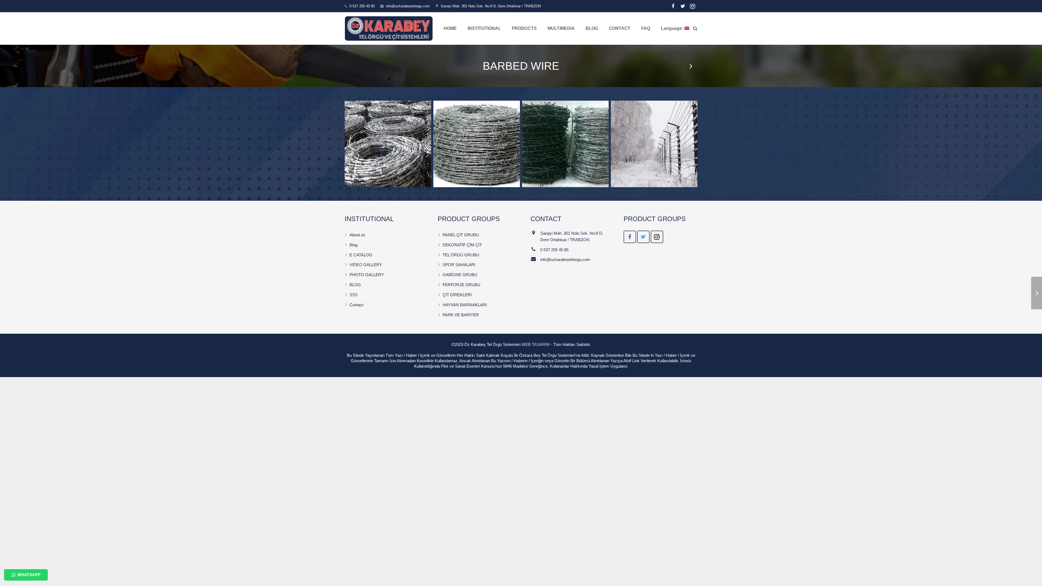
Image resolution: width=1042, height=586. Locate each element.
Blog (353, 245)
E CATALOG (361, 255)
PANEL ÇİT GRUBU (461, 235)
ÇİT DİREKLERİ (457, 294)
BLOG (355, 284)
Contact (356, 304)
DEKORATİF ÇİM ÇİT (462, 245)
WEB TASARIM (536, 344)
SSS (354, 294)
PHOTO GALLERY (367, 274)
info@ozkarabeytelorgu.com (408, 6)
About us (357, 235)
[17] (388, 144)
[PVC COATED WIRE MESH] (690, 66)
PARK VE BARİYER (461, 315)
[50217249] (476, 144)
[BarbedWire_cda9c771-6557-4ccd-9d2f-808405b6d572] (565, 144)
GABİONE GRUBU (460, 274)
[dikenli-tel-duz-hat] (654, 144)
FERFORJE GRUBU (461, 284)
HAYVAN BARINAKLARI (465, 304)
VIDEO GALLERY (366, 264)
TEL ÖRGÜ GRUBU (461, 255)
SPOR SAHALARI (459, 264)
